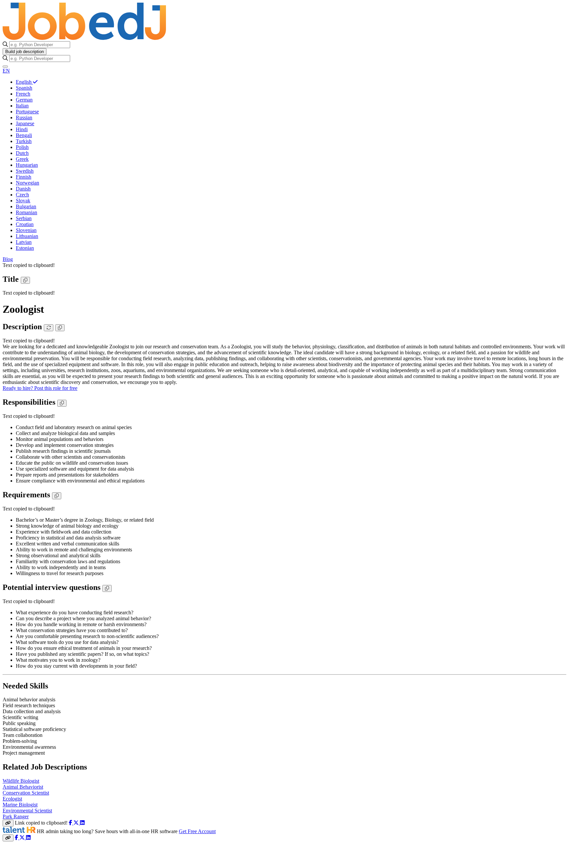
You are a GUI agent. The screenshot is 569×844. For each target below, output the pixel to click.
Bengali (24, 135)
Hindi (22, 129)
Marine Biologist (20, 804)
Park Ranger (16, 816)
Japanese (25, 123)
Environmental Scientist (27, 810)
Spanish (24, 88)
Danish (23, 188)
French (23, 94)
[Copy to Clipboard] (8, 837)
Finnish (23, 177)
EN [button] (6, 70)
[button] (5, 67)
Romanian (26, 212)
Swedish (25, 171)
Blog (8, 259)
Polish (22, 147)
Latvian (24, 242)
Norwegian (27, 183)
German (24, 99)
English (24, 82)
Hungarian (27, 165)
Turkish (24, 141)
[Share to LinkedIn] (28, 837)
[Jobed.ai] (73, 38)
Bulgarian (26, 206)
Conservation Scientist (26, 793)
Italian (22, 105)
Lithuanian (27, 236)
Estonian (25, 248)
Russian (24, 117)
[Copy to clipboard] (8, 823)
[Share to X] (76, 823)
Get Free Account (197, 831)
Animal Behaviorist (23, 787)
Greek (22, 159)
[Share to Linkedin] (82, 823)
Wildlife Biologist (21, 781)
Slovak (23, 200)
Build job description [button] (24, 51)
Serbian (24, 218)
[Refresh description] (48, 327)
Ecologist (12, 798)
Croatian (25, 224)
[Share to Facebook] (71, 823)
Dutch (22, 153)
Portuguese (27, 111)
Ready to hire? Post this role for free (40, 388)
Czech (22, 194)
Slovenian (26, 230)
